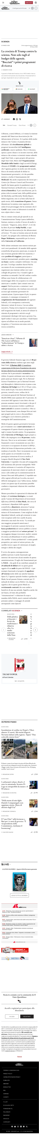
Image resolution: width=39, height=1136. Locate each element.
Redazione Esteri (7, 774)
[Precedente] (3, 630)
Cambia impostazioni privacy (11, 1077)
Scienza (5, 41)
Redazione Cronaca (8, 811)
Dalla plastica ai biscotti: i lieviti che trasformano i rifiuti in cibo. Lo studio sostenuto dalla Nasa (12, 625)
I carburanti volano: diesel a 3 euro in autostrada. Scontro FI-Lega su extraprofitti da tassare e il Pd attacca (14, 785)
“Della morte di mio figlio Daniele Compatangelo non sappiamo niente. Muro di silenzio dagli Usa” (12, 804)
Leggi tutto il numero (19, 895)
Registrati (27, 1016)
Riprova (19, 1056)
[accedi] (35, 2)
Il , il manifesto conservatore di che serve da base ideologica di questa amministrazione (18, 368)
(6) (37, 811)
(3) (26, 638)
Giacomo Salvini (7, 832)
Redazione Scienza (11, 639)
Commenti (7, 119)
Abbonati (29, 2)
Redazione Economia (8, 793)
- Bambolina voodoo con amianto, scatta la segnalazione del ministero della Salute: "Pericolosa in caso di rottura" (18, 924)
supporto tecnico (10, 1051)
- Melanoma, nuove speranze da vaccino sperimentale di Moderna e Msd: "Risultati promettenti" (17, 911)
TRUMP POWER (9, 674)
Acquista (19, 681)
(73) (37, 792)
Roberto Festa (6, 70)
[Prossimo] (35, 630)
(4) (37, 774)
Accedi (12, 1016)
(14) (37, 832)
